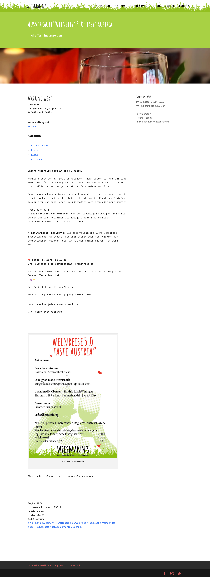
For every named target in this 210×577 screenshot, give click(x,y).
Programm (119, 6)
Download (183, 6)
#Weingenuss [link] (107, 522)
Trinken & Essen (138, 6)
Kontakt (169, 6)
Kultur (34, 154)
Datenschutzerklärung (39, 565)
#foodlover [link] (93, 522)
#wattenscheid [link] (64, 522)
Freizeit (35, 150)
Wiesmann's (34, 126)
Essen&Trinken (39, 145)
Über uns (156, 6)
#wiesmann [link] (34, 522)
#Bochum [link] (76, 526)
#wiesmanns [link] (48, 522)
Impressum (60, 565)
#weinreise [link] (80, 522)
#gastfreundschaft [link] (38, 526)
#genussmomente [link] (60, 526)
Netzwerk (36, 159)
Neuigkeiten (103, 6)
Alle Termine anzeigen (46, 35)
